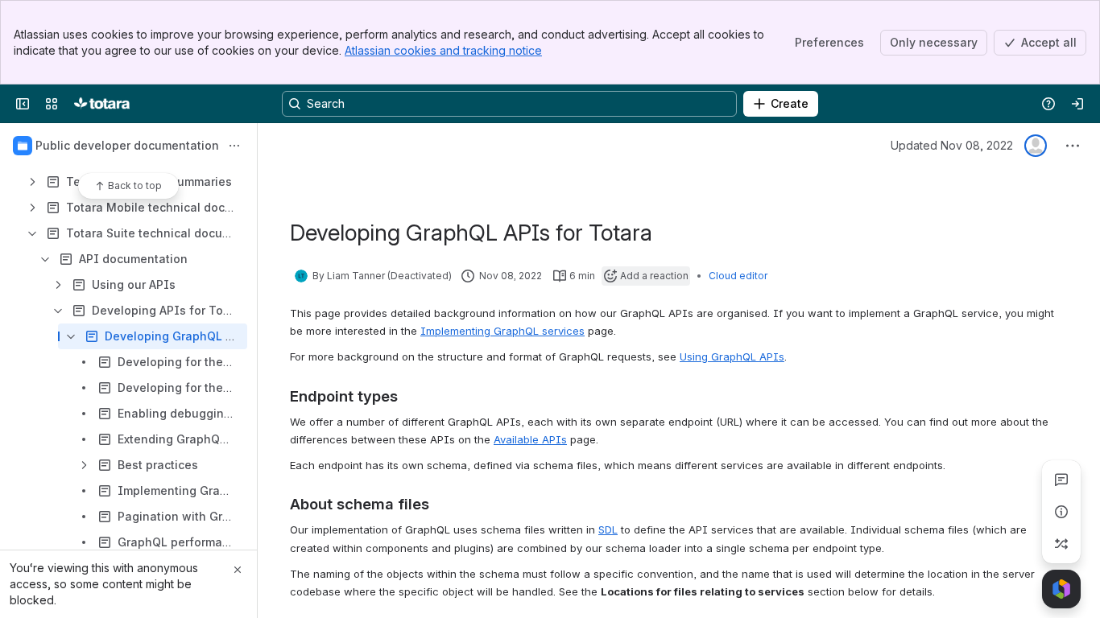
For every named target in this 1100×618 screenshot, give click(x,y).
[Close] (237, 569)
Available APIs (530, 439)
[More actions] (234, 145)
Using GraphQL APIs (732, 356)
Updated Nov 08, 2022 (952, 145)
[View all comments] (1061, 479)
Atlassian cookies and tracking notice (443, 50)
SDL (608, 529)
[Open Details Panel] (1061, 512)
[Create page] (1061, 544)
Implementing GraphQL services (502, 330)
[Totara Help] (102, 104)
